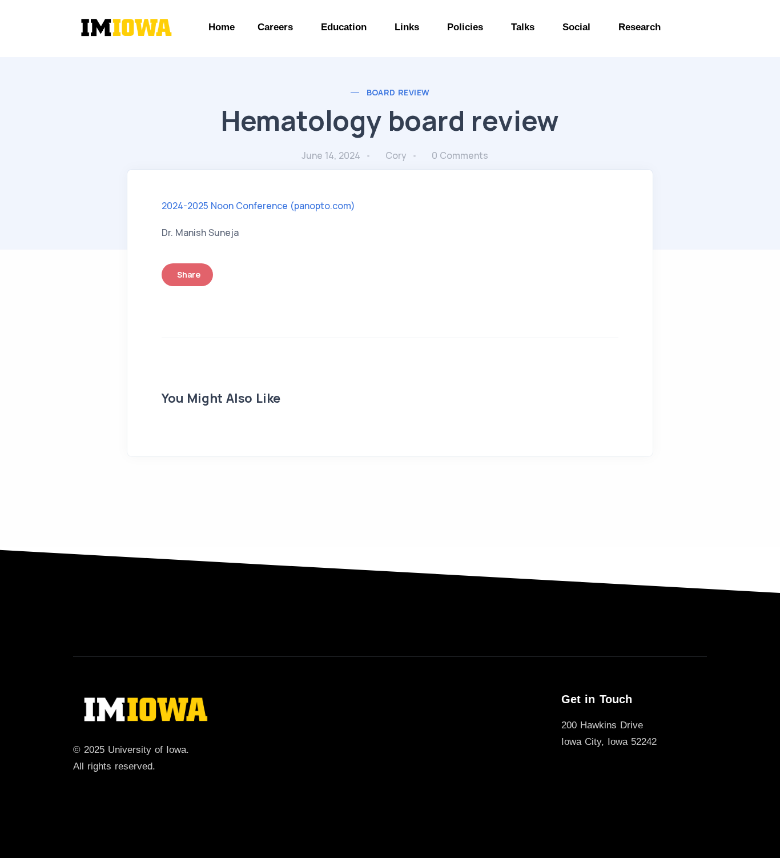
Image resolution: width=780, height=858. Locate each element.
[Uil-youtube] (152, 795)
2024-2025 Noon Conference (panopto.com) (258, 205)
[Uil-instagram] (133, 795)
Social (576, 27)
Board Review (398, 92)
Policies (465, 27)
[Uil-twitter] (79, 795)
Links (407, 27)
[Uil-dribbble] (115, 795)
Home (221, 27)
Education (344, 27)
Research (639, 27)
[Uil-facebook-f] (97, 795)
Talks (522, 27)
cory (396, 155)
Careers (275, 27)
